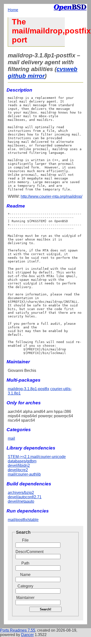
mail (11, 438)
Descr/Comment (25, 552)
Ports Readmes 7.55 (17, 630)
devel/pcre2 (18, 470)
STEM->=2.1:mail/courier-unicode (37, 457)
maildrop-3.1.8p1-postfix (28, 389)
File (25, 540)
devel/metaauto (21, 501)
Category (25, 586)
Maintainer (25, 597)
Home (13, 10)
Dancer (27, 635)
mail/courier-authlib (24, 474)
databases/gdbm (22, 461)
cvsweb (67, 69)
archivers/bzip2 (21, 493)
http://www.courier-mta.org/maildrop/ (51, 196)
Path (25, 563)
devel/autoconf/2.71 (24, 497)
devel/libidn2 (19, 465)
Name (25, 575)
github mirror (26, 76)
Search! (45, 609)
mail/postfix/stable (23, 520)
